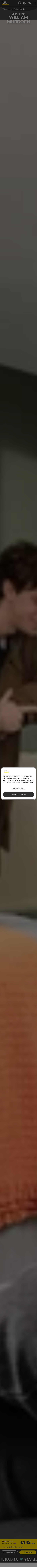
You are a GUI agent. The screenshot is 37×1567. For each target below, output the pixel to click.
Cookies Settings (18, 788)
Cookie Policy (28, 782)
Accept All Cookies (18, 794)
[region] (18, 783)
